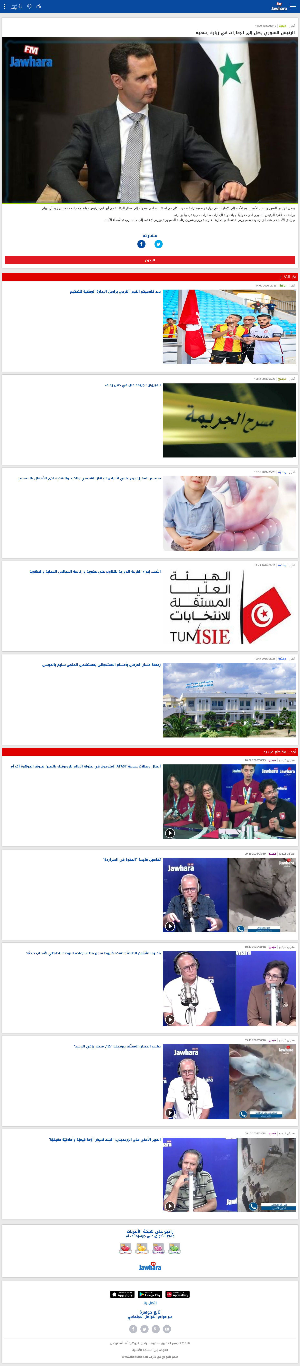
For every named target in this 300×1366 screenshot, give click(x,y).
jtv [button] (38, 6)
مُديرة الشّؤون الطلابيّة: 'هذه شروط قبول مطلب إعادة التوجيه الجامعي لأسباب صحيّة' (93, 953)
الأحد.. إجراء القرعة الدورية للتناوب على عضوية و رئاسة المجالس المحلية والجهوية (95, 572)
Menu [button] (292, 6)
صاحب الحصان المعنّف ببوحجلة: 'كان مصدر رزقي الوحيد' (117, 1046)
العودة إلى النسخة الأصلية (150, 1350)
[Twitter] (158, 240)
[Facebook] (141, 240)
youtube (167, 1329)
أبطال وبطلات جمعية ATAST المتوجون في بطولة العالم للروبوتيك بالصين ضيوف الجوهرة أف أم (86, 766)
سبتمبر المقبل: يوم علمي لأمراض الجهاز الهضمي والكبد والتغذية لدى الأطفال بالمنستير (89, 478)
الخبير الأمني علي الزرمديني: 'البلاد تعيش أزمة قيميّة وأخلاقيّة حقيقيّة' (105, 1140)
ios (122, 1295)
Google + (156, 1329)
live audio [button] (16, 6)
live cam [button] (29, 6)
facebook (133, 1329)
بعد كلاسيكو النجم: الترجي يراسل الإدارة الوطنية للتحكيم (115, 292)
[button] (278, 7)
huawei (177, 1295)
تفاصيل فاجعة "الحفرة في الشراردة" (132, 860)
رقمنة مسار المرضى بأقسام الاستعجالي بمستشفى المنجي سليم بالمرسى (101, 665)
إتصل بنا (150, 1303)
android (150, 1295)
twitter (144, 1329)
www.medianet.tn (135, 1357)
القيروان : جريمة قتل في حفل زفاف (133, 385)
